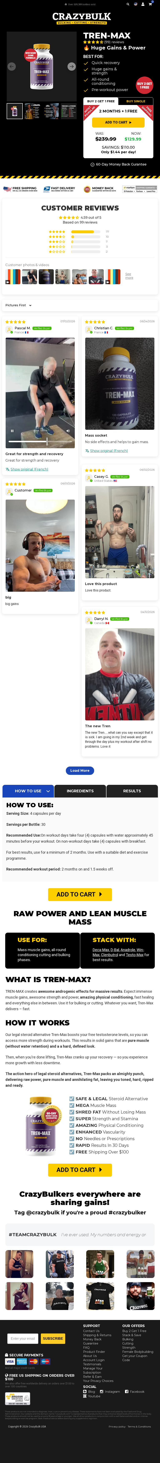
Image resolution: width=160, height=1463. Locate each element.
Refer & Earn (92, 1377)
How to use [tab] (28, 791)
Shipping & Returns (97, 1335)
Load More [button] (80, 771)
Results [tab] (132, 791)
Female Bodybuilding (137, 1352)
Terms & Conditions (139, 1426)
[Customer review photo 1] (40, 545)
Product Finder (94, 1352)
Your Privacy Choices (98, 1381)
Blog (91, 1392)
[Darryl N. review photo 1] (120, 674)
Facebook (137, 1392)
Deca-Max (101, 950)
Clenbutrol (109, 955)
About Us (90, 1356)
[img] (15, 322)
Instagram (112, 1392)
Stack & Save (131, 1335)
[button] (72, 66)
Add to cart (116, 122)
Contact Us (91, 1331)
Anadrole (128, 950)
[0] (150, 3)
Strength (128, 1347)
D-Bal (115, 950)
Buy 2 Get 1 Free (134, 1331)
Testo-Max (135, 955)
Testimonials (92, 1364)
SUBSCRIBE (53, 1338)
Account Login (94, 1360)
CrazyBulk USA (37, 1426)
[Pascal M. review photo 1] (40, 392)
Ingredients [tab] (80, 791)
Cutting (127, 1343)
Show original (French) (29, 469)
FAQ (86, 1347)
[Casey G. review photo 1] (120, 532)
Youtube (94, 1396)
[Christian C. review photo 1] (120, 383)
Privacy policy (117, 1426)
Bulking (127, 1339)
